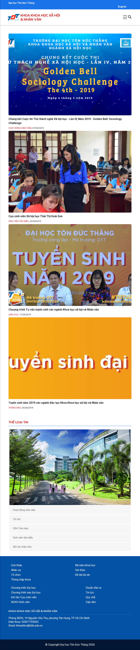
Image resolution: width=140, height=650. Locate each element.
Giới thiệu (16, 565)
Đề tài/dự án (82, 574)
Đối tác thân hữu (22, 546)
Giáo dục (13, 314)
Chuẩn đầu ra (93, 587)
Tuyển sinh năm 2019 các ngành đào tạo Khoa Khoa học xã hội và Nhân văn (56, 402)
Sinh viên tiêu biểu (19, 221)
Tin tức (17, 519)
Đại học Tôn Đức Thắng (21, 3)
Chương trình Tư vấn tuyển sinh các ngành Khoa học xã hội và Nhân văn (54, 309)
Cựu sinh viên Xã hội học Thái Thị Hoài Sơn (35, 216)
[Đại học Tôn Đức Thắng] (14, 17)
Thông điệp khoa (21, 579)
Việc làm (91, 602)
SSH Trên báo (20, 528)
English (122, 6)
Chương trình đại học (23, 587)
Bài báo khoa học (85, 565)
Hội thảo (80, 570)
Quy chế (90, 597)
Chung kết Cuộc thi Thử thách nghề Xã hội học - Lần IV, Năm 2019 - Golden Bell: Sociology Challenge (65, 121)
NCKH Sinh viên (20, 602)
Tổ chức (16, 574)
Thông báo (15, 407)
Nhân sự (16, 570)
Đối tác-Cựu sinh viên (24, 597)
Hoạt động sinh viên (20, 128)
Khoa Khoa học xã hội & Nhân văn (40, 17)
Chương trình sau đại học (26, 592)
